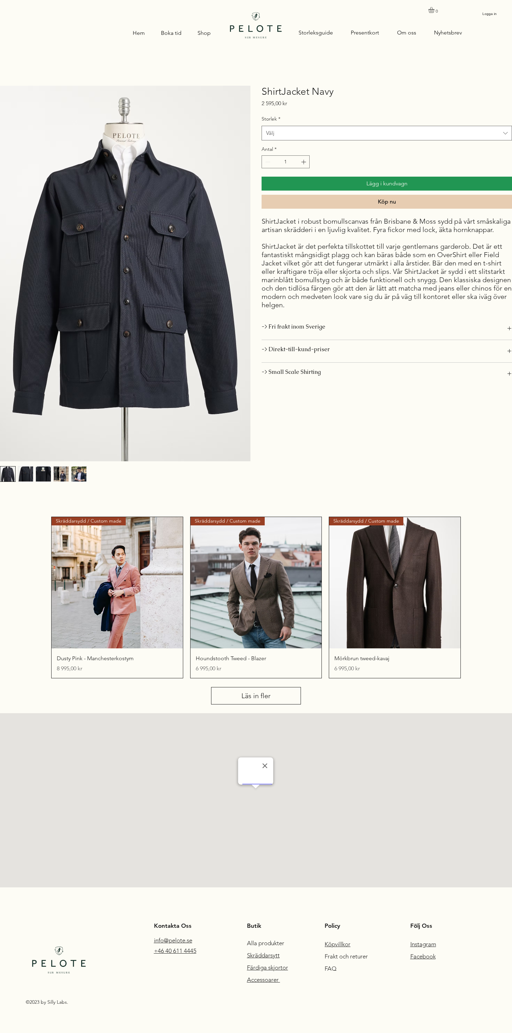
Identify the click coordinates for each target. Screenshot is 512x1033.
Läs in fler (256, 696)
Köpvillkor (337, 944)
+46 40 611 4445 (175, 950)
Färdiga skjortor (267, 967)
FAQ (330, 968)
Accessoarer (263, 979)
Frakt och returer (347, 956)
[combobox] (387, 133)
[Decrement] (267, 162)
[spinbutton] (285, 162)
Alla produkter (266, 943)
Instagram (423, 944)
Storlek (271, 119)
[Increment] (304, 162)
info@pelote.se (173, 940)
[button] (434, 10)
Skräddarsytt (263, 955)
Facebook (423, 956)
